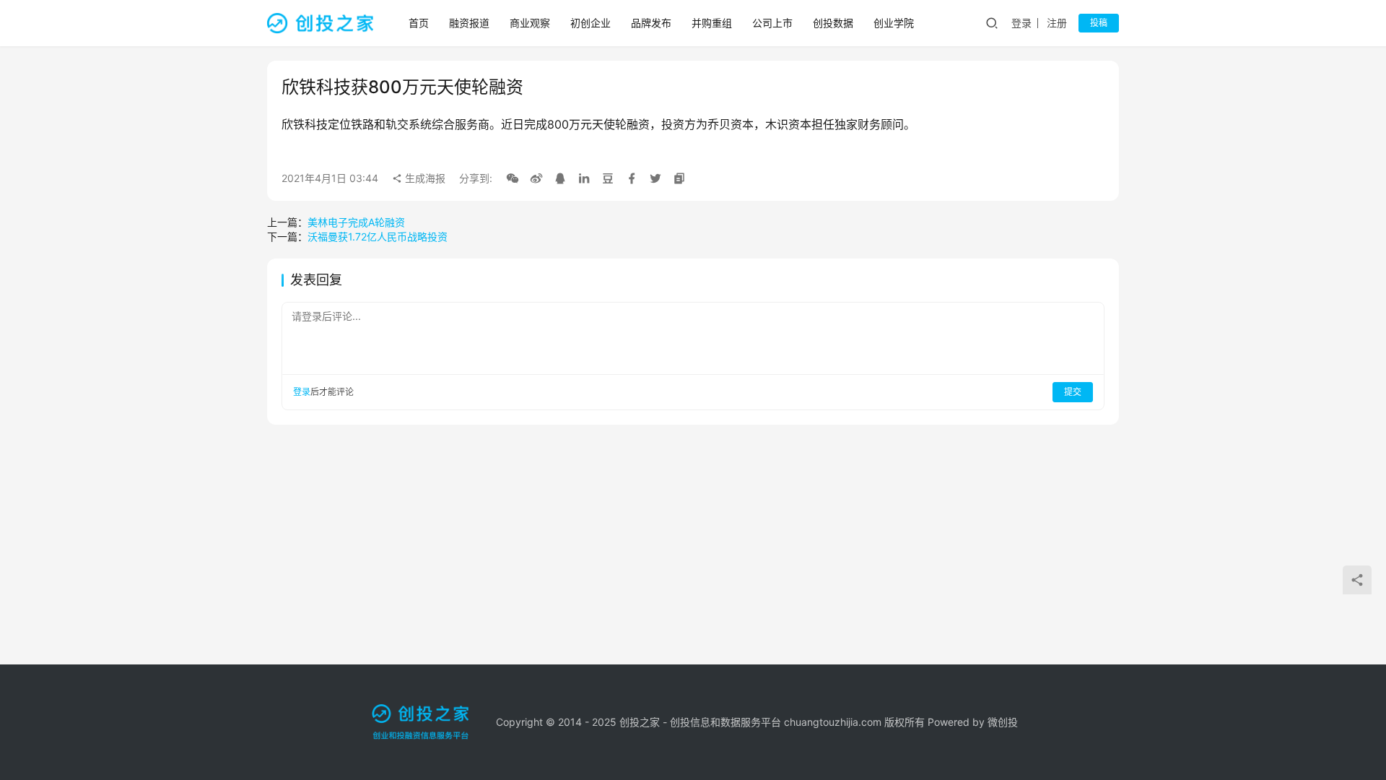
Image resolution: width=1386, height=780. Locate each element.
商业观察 (530, 23)
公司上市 (772, 23)
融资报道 (469, 23)
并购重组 (712, 23)
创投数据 (833, 23)
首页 (419, 23)
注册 (1057, 23)
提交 (1072, 391)
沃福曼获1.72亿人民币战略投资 (378, 236)
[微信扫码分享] (512, 178)
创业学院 (893, 23)
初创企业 (590, 23)
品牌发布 (651, 23)
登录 (1021, 23)
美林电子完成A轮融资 (356, 222)
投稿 (1098, 22)
